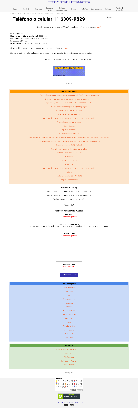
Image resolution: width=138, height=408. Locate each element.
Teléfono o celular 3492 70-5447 (69, 145)
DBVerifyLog (69, 353)
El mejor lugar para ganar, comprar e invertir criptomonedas (69, 99)
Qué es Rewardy (69, 130)
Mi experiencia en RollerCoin (69, 114)
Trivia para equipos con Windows (69, 349)
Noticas (73, 9)
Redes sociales (69, 311)
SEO (69, 322)
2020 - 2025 (69, 405)
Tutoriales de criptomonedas (69, 122)
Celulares (69, 291)
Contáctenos (85, 9)
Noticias (69, 172)
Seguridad (69, 318)
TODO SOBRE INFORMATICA (69, 2)
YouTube (69, 338)
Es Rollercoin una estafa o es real (69, 111)
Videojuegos (69, 330)
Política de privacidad (120, 9)
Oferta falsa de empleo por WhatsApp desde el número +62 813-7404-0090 (69, 141)
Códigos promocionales (61, 9)
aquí (99, 27)
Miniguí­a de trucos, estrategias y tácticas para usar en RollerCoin (69, 168)
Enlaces (108, 9)
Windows (69, 334)
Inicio (15, 9)
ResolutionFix (69, 365)
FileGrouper (69, 357)
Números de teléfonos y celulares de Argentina (39, 13)
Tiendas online (69, 326)
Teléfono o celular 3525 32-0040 (69, 153)
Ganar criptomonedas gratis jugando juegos (69, 107)
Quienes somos (96, 9)
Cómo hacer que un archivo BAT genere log (69, 149)
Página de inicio (69, 126)
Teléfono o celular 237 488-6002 (69, 176)
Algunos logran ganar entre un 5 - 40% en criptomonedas (69, 103)
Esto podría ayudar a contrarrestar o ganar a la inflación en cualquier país (69, 95)
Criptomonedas (69, 299)
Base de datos (69, 288)
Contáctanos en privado (69, 134)
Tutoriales (38, 9)
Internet (69, 307)
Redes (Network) (69, 315)
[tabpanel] (69, 27)
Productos (27, 9)
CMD (69, 295)
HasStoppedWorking (69, 361)
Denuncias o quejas (50, 9)
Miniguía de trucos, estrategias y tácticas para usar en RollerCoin (69, 118)
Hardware (69, 303)
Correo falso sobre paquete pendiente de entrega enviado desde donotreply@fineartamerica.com (69, 137)
